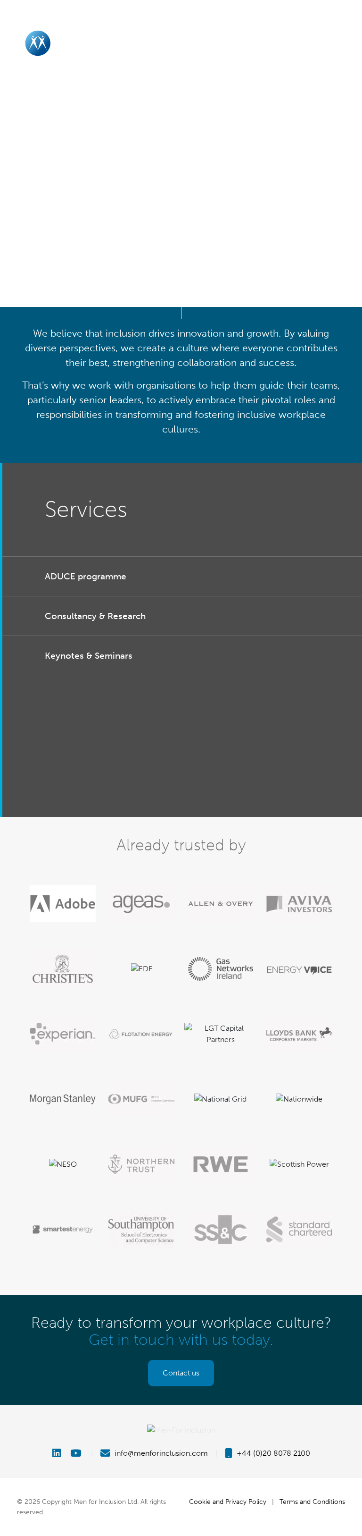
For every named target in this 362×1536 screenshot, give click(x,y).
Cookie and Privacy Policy (227, 1501)
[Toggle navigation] (344, 43)
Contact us (181, 1372)
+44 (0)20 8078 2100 (272, 1453)
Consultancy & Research (95, 616)
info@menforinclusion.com (160, 1453)
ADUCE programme (85, 576)
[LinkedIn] (60, 1453)
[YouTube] (76, 1453)
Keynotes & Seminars (88, 655)
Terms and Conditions (312, 1501)
